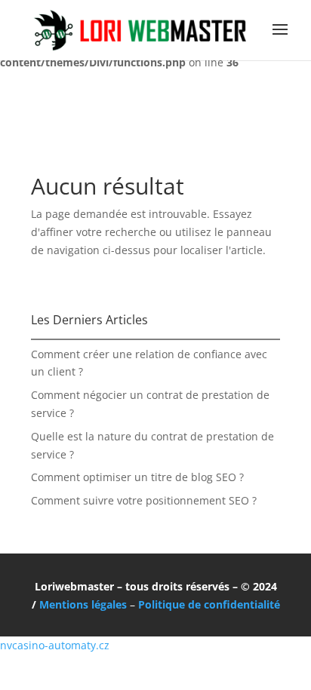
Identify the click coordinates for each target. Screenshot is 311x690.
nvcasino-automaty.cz (54, 645)
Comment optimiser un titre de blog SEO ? (137, 477)
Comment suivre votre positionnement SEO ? (144, 500)
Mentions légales (83, 604)
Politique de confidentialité (209, 604)
